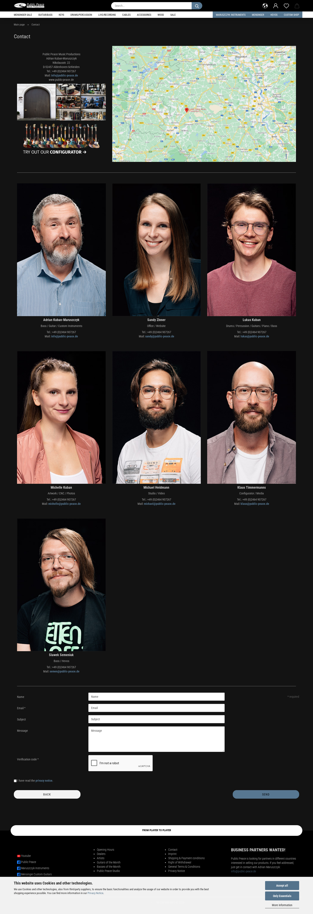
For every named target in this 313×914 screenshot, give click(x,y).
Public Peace (28, 862)
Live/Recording (107, 14)
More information (282, 905)
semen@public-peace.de (64, 671)
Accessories (144, 14)
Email (20, 708)
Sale (173, 14)
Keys (61, 14)
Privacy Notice (95, 893)
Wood (161, 14)
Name (20, 697)
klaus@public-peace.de (255, 503)
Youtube (26, 855)
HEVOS (273, 14)
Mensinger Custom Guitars (36, 874)
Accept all (282, 885)
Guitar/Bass (45, 14)
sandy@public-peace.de (159, 336)
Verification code (27, 759)
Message (22, 730)
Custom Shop (291, 14)
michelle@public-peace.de (64, 503)
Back (47, 794)
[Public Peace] (31, 5)
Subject (21, 719)
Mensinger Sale (23, 14)
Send (266, 794)
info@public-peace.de (64, 75)
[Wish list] (286, 5)
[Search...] (197, 5)
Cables (126, 14)
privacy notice (44, 780)
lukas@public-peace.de (255, 336)
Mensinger (258, 14)
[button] (265, 5)
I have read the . (35, 780)
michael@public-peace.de (159, 503)
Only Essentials (282, 896)
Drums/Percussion (81, 14)
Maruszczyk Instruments (231, 14)
